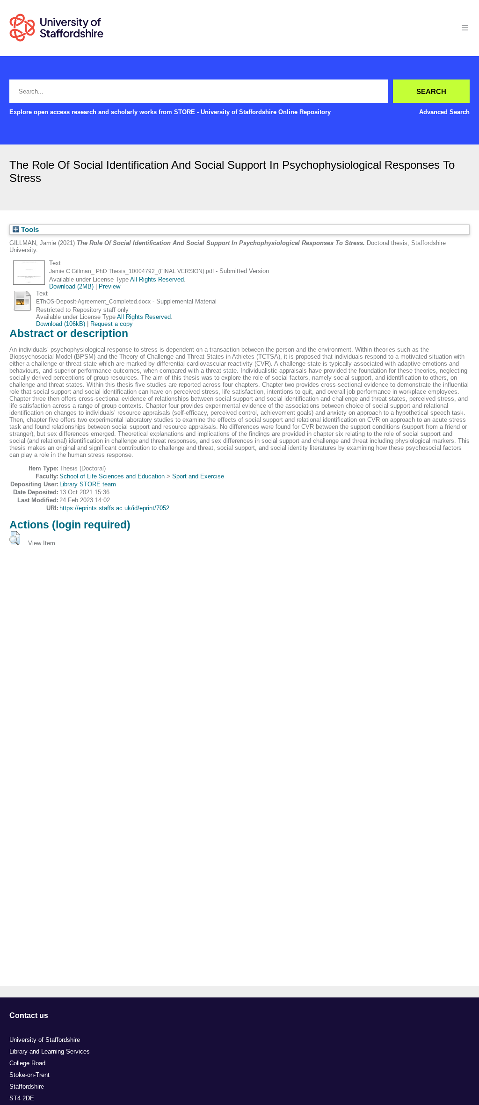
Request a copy (111, 323)
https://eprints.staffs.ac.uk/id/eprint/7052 (114, 508)
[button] (14, 538)
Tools (29, 229)
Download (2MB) (71, 286)
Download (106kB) (60, 323)
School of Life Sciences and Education (112, 476)
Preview (109, 286)
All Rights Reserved (157, 279)
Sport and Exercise (198, 476)
